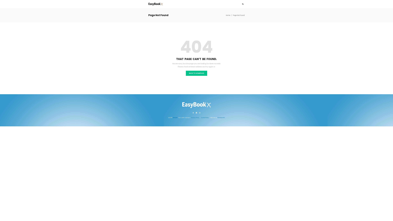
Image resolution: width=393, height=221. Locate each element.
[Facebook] (193, 113)
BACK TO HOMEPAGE (196, 73)
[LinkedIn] (196, 113)
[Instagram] (199, 113)
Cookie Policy (205, 117)
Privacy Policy (195, 117)
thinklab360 (221, 117)
